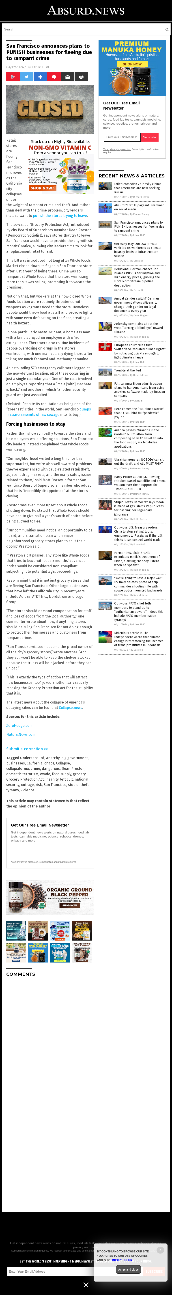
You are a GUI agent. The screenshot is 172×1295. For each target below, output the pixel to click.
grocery (79, 774)
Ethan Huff (40, 67)
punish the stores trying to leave (60, 216)
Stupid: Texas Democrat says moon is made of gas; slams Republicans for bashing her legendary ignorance (139, 508)
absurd (38, 758)
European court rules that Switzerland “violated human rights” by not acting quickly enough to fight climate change (140, 351)
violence (27, 790)
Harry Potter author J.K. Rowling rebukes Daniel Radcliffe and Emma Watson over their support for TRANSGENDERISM (140, 483)
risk (39, 785)
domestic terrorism (22, 774)
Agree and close (128, 1269)
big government (74, 758)
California (35, 763)
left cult (66, 779)
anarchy (53, 758)
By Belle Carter (138, 519)
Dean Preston (73, 768)
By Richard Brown (140, 197)
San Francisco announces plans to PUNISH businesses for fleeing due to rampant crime (139, 227)
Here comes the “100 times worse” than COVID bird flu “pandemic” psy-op (139, 413)
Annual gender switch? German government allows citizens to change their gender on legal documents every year (136, 305)
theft (84, 785)
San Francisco (55, 785)
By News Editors (139, 375)
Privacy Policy (121, 1260)
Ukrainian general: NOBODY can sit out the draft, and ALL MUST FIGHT (138, 462)
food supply (61, 774)
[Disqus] (50, 1036)
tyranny (12, 790)
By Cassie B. (136, 260)
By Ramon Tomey (139, 214)
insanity (51, 779)
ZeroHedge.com (19, 725)
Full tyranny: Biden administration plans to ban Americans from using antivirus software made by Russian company (139, 390)
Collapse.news (70, 708)
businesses (15, 763)
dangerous (51, 768)
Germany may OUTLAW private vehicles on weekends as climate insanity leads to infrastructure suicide (137, 250)
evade (45, 774)
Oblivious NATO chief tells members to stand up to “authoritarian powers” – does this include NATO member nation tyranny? (138, 612)
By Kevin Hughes (139, 315)
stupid (73, 785)
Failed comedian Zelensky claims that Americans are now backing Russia (137, 188)
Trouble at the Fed (127, 370)
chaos (49, 763)
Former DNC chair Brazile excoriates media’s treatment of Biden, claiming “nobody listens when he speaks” (137, 559)
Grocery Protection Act (25, 779)
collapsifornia (17, 768)
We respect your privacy (62, 1250)
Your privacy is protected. (25, 862)
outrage (27, 785)
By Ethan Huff (137, 235)
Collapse (63, 763)
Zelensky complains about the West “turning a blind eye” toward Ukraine (138, 328)
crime (35, 768)
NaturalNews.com (20, 734)
